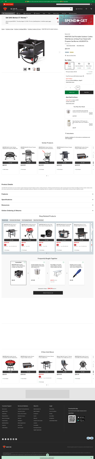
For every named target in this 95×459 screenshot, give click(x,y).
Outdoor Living (9, 29)
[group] (11, 245)
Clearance (38, 13)
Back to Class (56, 13)
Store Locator (4, 408)
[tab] (69, 65)
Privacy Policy (51, 408)
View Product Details (70, 45)
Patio (44, 13)
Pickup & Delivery (5, 415)
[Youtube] (11, 439)
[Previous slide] (2, 1)
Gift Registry (20, 420)
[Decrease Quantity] (66, 87)
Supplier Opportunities (37, 429)
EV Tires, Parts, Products (22, 413)
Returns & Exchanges (6, 418)
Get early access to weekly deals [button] (46, 457)
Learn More (71, 413)
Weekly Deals (28, 13)
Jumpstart (35, 422)
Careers (35, 415)
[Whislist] (86, 9)
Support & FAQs (5, 411)
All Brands (35, 418)
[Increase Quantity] (74, 87)
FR (91, 4)
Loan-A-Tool (20, 425)
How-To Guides (20, 427)
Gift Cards (19, 418)
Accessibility (51, 415)
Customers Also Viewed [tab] (15, 220)
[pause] (5, 1)
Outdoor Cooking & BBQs (20, 29)
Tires (49, 13)
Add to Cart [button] (71, 92)
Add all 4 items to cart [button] (48, 292)
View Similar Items (80, 45)
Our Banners (36, 413)
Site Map (50, 413)
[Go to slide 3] (33, 69)
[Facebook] (3, 439)
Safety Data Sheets (5, 422)
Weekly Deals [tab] (5, 220)
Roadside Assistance (21, 415)
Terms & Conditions (52, 411)
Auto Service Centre (21, 411)
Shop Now (66, 1)
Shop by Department (9, 13)
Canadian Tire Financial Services (23, 408)
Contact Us (4, 425)
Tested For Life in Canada (38, 420)
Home (3, 29)
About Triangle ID (36, 411)
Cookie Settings (4, 427)
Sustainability (36, 425)
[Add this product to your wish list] (78, 88)
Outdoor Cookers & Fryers (34, 29)
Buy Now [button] (86, 92)
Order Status (80, 8)
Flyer (19, 13)
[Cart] (91, 9)
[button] (71, 9)
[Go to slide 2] (29, 69)
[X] (5, 439)
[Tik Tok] (16, 439)
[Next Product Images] (59, 52)
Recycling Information (37, 427)
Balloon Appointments (22, 422)
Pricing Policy (51, 418)
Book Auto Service (73, 13)
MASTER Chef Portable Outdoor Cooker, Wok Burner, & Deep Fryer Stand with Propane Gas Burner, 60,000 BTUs (79, 39)
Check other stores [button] (70, 82)
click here (70, 138)
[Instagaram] (8, 439)
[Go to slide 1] (25, 69)
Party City (64, 13)
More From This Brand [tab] (38, 220)
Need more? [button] (89, 73)
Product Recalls (4, 420)
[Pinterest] (13, 439)
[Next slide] (92, 1)
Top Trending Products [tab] (27, 220)
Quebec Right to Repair (53, 420)
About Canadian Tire (37, 408)
